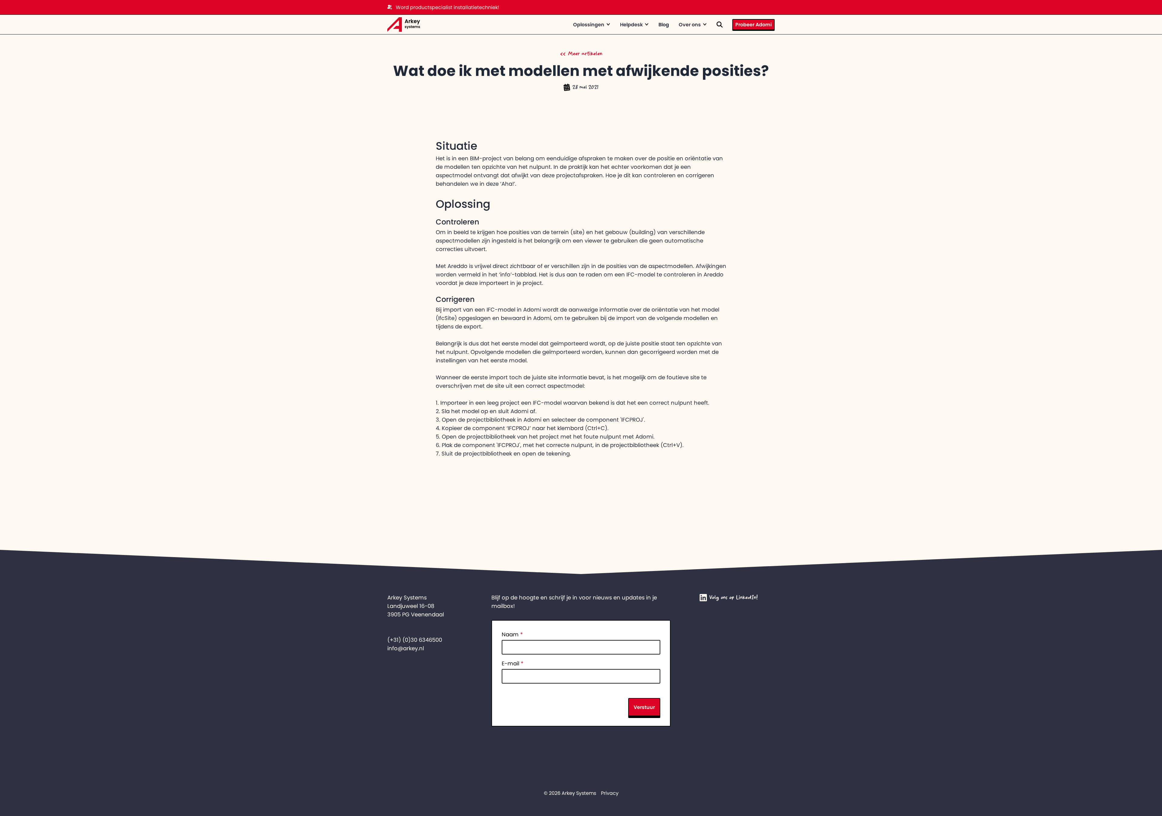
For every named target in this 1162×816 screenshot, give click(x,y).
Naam (512, 634)
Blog (663, 24)
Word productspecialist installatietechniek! (447, 7)
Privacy (610, 793)
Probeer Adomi (753, 24)
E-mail (513, 663)
